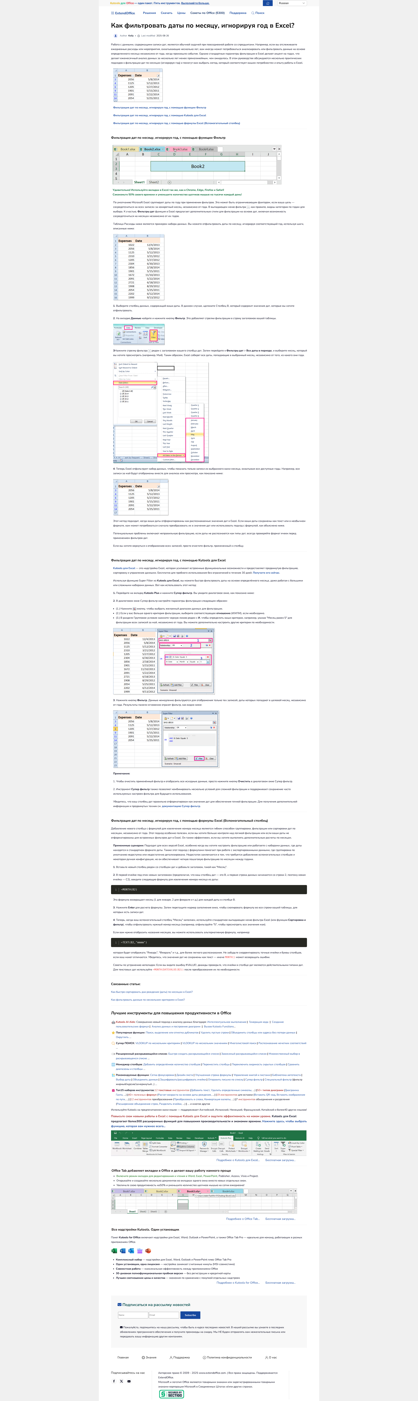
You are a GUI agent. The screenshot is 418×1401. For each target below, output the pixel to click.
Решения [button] (149, 13)
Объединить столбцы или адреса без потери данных (263, 1032)
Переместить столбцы (216, 1064)
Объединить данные (145, 1079)
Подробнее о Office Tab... (243, 1219)
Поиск (259, 13)
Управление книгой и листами (251, 1075)
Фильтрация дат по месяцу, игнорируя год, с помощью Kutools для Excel (159, 115)
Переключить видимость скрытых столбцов (259, 1064)
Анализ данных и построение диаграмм (176, 1026)
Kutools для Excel (124, 568)
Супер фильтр (254, 1079)
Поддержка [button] (238, 13)
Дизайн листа (184, 1075)
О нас (273, 1357)
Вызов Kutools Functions (219, 1026)
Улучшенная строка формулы (213, 1075)
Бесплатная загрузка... (280, 1160)
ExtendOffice (125, 13)
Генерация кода (258, 1022)
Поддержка (181, 1357)
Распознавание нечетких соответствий (282, 1043)
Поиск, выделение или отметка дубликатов (172, 1032)
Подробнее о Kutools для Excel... (238, 1160)
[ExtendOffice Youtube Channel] (129, 1381)
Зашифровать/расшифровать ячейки (183, 1079)
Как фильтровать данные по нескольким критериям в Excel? (148, 1000)
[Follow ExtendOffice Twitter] (121, 1381)
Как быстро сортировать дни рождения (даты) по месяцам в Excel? (152, 992)
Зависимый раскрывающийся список (244, 1054)
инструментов (180, 1090)
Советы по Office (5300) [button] (207, 13)
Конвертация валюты (217, 1099)
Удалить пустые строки (215, 1032)
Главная (123, 1357)
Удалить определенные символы (231, 1090)
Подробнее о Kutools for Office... (238, 1283)
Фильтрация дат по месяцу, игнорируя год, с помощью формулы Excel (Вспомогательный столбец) (176, 123)
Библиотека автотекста (286, 1075)
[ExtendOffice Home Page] (268, 3)
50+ (260, 1090)
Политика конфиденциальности (229, 1357)
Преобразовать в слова (188, 1099)
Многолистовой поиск (243, 1043)
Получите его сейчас (266, 573)
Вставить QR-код (264, 1095)
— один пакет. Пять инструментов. (160, 3)
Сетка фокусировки (162, 1075)
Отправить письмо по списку (225, 1079)
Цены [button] (181, 13)
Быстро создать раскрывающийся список (193, 1054)
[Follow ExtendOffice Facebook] (114, 1381)
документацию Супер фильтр (181, 806)
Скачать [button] (166, 13)
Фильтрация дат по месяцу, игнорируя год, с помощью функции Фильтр (159, 107)
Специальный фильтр (278, 1079)
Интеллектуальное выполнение (226, 1022)
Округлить (122, 1037)
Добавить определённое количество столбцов (171, 1064)
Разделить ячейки (170, 1104)
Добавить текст (200, 1090)
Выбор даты (123, 1079)
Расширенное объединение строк (137, 1104)
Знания (151, 1357)
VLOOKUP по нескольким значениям (204, 1043)
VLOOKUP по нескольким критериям (158, 1043)
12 (156, 1090)
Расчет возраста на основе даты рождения (184, 1095)
